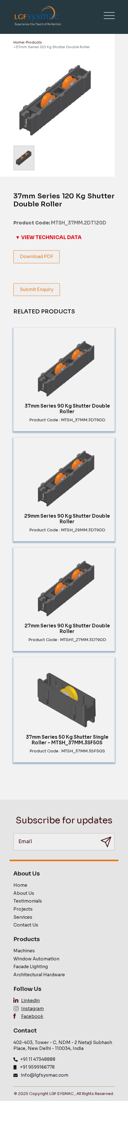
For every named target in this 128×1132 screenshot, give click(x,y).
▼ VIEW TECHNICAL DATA (48, 237)
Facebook (32, 1016)
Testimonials (27, 901)
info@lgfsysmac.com (44, 1075)
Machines (24, 951)
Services (22, 917)
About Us (23, 893)
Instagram (32, 1008)
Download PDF (36, 256)
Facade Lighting (30, 966)
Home (18, 42)
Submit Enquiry (36, 289)
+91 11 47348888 (37, 1059)
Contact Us (25, 925)
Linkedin (30, 1000)
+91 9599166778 (37, 1067)
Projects (23, 909)
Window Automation (36, 959)
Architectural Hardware (39, 974)
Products (34, 42)
